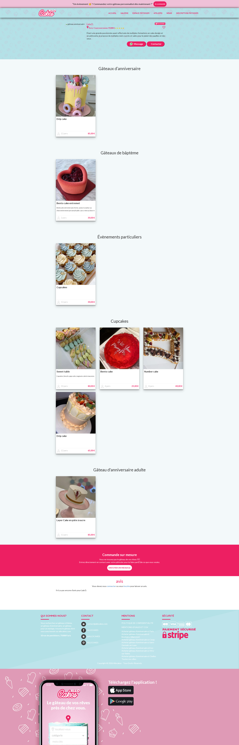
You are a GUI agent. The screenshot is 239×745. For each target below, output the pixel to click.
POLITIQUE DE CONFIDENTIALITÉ (137, 623)
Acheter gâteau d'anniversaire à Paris (138, 631)
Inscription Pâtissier (187, 13)
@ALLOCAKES (93, 636)
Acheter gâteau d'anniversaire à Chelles (139, 656)
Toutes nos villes (129, 659)
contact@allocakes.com (97, 624)
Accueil (112, 13)
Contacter (156, 44)
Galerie (124, 13)
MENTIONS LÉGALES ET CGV (135, 627)
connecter (111, 586)
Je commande (160, 4)
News (169, 13)
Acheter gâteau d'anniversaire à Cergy (138, 639)
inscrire (127, 586)
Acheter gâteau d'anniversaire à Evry (137, 648)
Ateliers (158, 13)
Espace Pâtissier (141, 13)
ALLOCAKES (92, 630)
